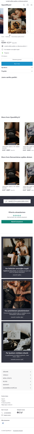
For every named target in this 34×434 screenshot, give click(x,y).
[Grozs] (28, 4)
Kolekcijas (8, 36)
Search (3, 399)
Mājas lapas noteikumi (6, 404)
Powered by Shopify (18, 430)
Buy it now (17, 63)
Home (2, 36)
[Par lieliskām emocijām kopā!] (17, 252)
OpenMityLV (6, 5)
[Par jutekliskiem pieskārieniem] (17, 294)
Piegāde (3, 401)
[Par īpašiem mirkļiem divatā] (17, 337)
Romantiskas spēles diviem (18, 36)
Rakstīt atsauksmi (17, 222)
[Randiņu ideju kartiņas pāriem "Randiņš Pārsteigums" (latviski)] (11, 96)
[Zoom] (27, 31)
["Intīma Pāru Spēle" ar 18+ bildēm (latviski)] (11, 136)
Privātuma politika (5, 402)
